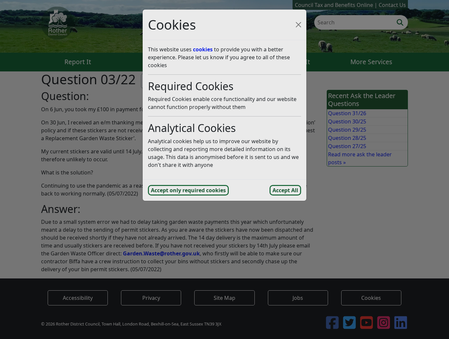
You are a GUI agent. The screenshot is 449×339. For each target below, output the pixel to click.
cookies (203, 49)
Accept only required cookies (188, 190)
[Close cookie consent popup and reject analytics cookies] (298, 24)
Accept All (285, 190)
